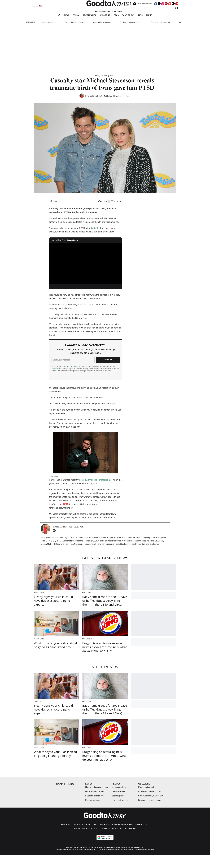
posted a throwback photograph (94, 480)
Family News (109, 76)
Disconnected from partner (149, 800)
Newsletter (117, 201)
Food (116, 15)
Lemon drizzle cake (120, 787)
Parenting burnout (146, 787)
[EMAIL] (55, 530)
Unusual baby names (94, 791)
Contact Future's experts (84, 824)
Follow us (104, 201)
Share (55, 201)
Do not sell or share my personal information (113, 829)
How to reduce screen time (96, 787)
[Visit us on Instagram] (162, 3)
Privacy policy (142, 824)
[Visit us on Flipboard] (169, 3)
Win (179, 22)
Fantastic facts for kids (94, 796)
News (66, 15)
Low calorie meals (119, 800)
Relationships (89, 15)
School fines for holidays (74, 22)
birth (96, 228)
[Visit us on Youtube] (176, 3)
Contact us (104, 824)
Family (76, 15)
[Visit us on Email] (173, 3)
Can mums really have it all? (150, 796)
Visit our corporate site (135, 847)
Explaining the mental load (149, 791)
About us (65, 824)
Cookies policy (81, 829)
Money (149, 15)
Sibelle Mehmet (95, 96)
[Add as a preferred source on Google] (105, 837)
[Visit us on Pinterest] (166, 3)
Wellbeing (105, 15)
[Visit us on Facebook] (155, 3)
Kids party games (92, 800)
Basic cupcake (118, 796)
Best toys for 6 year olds (160, 22)
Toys (140, 15)
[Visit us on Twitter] (159, 3)
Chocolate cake (118, 791)
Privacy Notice (57, 369)
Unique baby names (48, 22)
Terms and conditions (122, 824)
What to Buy (128, 15)
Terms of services (80, 366)
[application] (85, 263)
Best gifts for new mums (102, 22)
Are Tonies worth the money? (131, 22)
